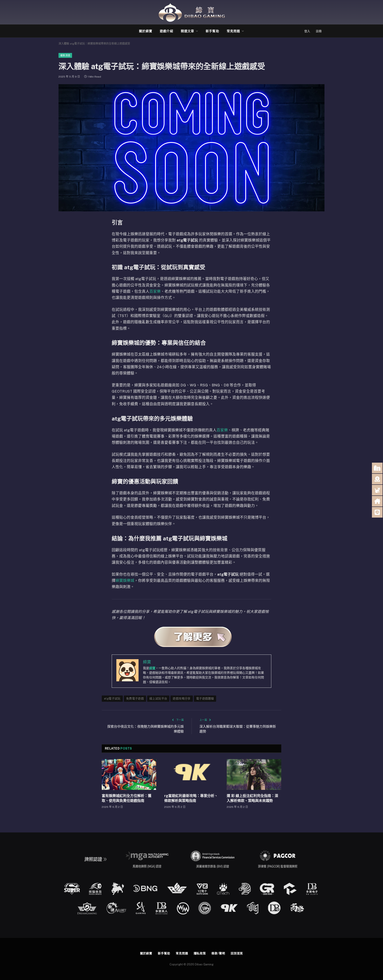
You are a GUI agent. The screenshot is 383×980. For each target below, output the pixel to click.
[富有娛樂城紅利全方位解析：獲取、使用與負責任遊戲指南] (129, 774)
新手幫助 (212, 31)
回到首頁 (237, 953)
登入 (307, 31)
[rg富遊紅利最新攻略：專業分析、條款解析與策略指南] (191, 774)
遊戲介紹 (166, 31)
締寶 (152, 668)
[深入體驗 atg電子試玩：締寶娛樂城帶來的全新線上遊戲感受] (191, 147)
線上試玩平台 (158, 698)
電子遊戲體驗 (205, 698)
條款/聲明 (218, 953)
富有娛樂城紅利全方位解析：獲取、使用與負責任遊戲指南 (126, 798)
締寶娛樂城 (124, 580)
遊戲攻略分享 (181, 698)
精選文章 (187, 31)
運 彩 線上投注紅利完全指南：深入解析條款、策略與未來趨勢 (252, 798)
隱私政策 (200, 953)
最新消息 (65, 55)
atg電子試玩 (112, 698)
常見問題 (233, 31)
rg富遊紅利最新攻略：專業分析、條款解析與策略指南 (191, 798)
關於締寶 (145, 31)
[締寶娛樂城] (191, 12)
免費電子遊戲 (135, 698)
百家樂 (155, 291)
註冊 (319, 31)
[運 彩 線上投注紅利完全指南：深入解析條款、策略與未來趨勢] (254, 774)
